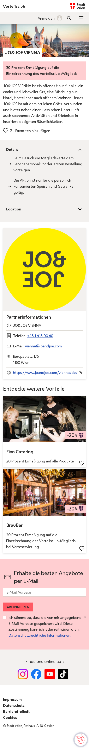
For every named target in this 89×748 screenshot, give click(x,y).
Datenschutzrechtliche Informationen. (39, 635)
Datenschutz (13, 705)
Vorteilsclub (14, 6)
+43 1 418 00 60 (40, 335)
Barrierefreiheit (16, 711)
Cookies (10, 717)
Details (12, 149)
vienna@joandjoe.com (43, 345)
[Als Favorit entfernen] (81, 463)
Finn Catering (19, 452)
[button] (81, 18)
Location (13, 209)
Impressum (12, 699)
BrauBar (14, 525)
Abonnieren (18, 606)
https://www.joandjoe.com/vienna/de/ (45, 372)
